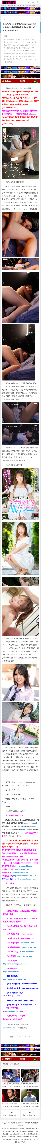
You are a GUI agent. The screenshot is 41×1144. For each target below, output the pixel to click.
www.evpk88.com (25, 866)
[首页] (38, 1129)
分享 (28, 1037)
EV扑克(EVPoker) (16, 815)
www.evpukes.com (20, 872)
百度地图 (34, 1123)
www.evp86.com (29, 823)
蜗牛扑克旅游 (12, 5)
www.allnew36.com (29, 984)
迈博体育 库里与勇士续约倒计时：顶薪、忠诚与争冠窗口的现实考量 (11, 1086)
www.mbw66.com (21, 88)
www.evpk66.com (27, 943)
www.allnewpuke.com (11, 996)
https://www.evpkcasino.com (24, 876)
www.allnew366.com (30, 988)
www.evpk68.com (22, 869)
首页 (4, 5)
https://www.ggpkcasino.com (24, 879)
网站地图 (27, 1123)
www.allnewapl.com (26, 1000)
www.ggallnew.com (28, 1005)
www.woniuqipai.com (12, 1028)
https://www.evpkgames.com (14, 964)
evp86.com (24, 829)
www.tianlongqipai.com (13, 1011)
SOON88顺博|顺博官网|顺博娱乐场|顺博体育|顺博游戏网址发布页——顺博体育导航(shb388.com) (20, 120)
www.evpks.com (27, 934)
